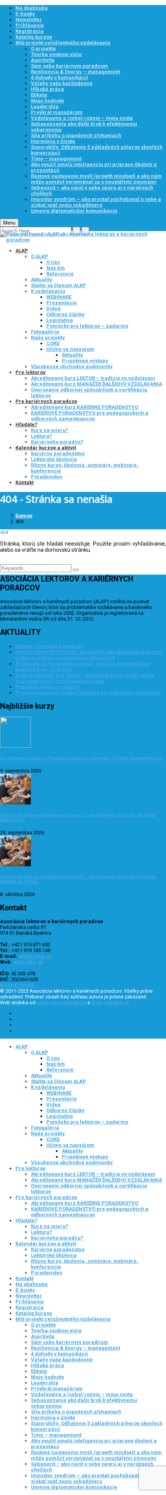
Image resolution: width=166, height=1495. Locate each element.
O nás (53, 262)
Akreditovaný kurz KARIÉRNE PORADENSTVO (84, 407)
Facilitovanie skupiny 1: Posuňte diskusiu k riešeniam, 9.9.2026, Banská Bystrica (81, 758)
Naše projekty (48, 337)
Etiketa (39, 95)
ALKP (21, 250)
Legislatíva (59, 320)
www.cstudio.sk (110, 1002)
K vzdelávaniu (48, 291)
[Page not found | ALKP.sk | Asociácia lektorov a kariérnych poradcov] (83, 240)
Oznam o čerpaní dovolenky (49, 646)
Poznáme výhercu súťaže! (47, 687)
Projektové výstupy (85, 361)
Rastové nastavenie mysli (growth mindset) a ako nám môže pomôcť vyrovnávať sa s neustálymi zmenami (96, 179)
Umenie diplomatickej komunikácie (74, 211)
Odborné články (65, 314)
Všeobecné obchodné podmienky (72, 366)
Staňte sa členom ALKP (58, 285)
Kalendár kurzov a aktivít (45, 448)
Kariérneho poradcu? (57, 442)
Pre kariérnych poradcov (46, 401)
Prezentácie (61, 303)
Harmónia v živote (53, 141)
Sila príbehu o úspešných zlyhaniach (76, 135)
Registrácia (29, 31)
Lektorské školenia (54, 459)
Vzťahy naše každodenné (62, 83)
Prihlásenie (29, 25)
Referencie (60, 274)
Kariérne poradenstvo (58, 453)
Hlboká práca (47, 89)
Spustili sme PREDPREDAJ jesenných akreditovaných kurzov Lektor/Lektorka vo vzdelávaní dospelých (89, 655)
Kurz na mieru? (49, 430)
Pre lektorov (30, 372)
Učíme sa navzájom (70, 349)
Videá (53, 308)
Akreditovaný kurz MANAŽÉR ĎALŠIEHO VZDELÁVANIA (96, 384)
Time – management (56, 159)
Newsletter (28, 19)
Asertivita (42, 60)
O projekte (43, 48)
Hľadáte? (26, 424)
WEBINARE (58, 297)
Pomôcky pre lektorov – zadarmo (87, 326)
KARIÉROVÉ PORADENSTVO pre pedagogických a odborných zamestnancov (89, 416)
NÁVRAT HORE (17, 985)
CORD (53, 343)
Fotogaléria (45, 332)
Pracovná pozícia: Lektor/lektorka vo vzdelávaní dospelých (88, 693)
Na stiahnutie (31, 8)
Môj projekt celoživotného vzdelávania (62, 43)
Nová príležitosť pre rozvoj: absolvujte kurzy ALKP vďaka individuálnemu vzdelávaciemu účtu (84, 678)
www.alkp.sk (28, 962)
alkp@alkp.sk (35, 956)
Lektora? (41, 436)
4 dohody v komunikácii (59, 77)
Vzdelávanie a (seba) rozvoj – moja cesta (82, 118)
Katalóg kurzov (33, 37)
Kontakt (24, 482)
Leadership (45, 106)
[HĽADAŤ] (76, 570)
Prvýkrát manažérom (57, 112)
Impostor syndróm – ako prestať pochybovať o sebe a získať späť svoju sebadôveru (96, 202)
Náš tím (55, 268)
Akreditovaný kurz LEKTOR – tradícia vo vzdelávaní (93, 378)
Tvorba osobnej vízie (56, 54)
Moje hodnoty (47, 101)
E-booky (25, 14)
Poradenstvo (46, 477)
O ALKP (39, 256)
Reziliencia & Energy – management (75, 72)
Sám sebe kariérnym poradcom (69, 66)
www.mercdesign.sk (61, 1002)
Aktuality (41, 279)
